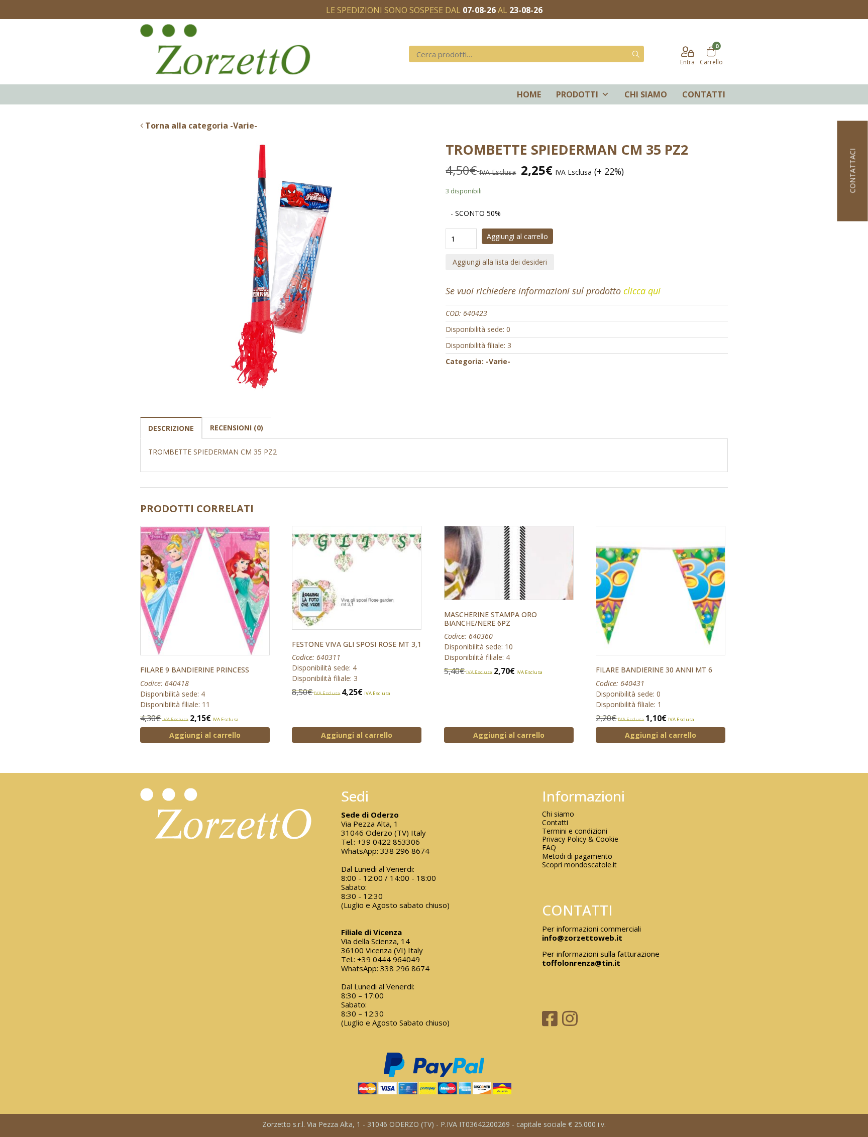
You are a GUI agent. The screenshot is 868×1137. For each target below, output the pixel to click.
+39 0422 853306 (388, 842)
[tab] (171, 427)
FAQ (549, 848)
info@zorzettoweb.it (582, 938)
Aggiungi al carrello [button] (205, 735)
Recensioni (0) (236, 427)
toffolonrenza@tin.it (581, 963)
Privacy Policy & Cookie (580, 839)
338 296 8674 (404, 851)
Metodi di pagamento (577, 856)
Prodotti (577, 94)
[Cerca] (635, 54)
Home (529, 94)
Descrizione (171, 428)
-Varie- (498, 361)
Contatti (703, 94)
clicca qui (642, 291)
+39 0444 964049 (388, 959)
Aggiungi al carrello (517, 236)
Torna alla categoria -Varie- (200, 125)
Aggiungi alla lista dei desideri (500, 262)
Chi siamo (645, 94)
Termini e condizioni (574, 831)
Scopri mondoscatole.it (579, 865)
